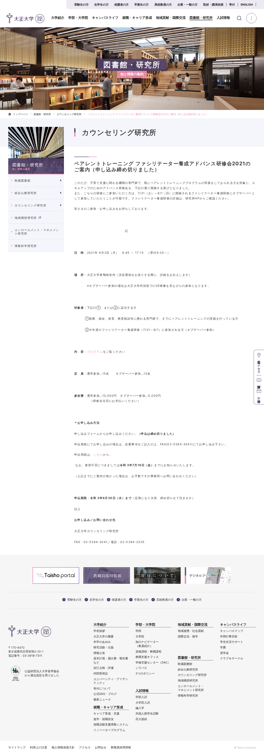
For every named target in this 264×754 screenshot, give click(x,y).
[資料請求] (259, 380)
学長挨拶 (99, 631)
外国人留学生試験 (147, 713)
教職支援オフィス (147, 657)
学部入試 (141, 697)
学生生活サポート (231, 641)
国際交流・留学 (188, 636)
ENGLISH (247, 4)
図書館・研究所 (201, 18)
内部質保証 (100, 673)
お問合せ (100, 747)
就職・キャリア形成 (137, 18)
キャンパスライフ (105, 18)
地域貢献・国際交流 (171, 18)
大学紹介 (57, 18)
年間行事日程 (228, 636)
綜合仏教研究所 (26, 193)
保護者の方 (121, 4)
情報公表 (99, 653)
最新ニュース (102, 699)
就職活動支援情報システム (110, 724)
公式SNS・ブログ (105, 694)
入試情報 (223, 18)
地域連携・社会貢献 (191, 631)
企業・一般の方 (187, 4)
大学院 (140, 636)
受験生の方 (81, 4)
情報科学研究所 (26, 246)
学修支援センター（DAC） (153, 662)
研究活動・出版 (103, 647)
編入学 (140, 708)
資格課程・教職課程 (148, 651)
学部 (138, 631)
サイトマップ (17, 747)
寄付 (232, 4)
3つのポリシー (145, 673)
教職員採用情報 (121, 747)
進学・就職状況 (103, 719)
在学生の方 (101, 4)
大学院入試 (143, 702)
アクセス (85, 747)
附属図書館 (23, 180)
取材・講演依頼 (213, 4)
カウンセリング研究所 (69, 114)
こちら (98, 454)
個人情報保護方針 (63, 747)
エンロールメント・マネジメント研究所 (37, 231)
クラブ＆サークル (231, 658)
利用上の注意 (38, 747)
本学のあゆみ (102, 641)
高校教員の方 (163, 4)
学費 (223, 647)
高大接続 (141, 719)
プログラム (95, 351)
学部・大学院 (78, 18)
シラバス (141, 667)
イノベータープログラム (109, 730)
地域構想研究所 (26, 217)
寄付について (102, 688)
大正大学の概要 (103, 636)
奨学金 (224, 653)
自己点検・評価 (103, 667)
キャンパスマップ (231, 631)
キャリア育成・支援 (106, 713)
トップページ (20, 114)
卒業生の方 (141, 4)
